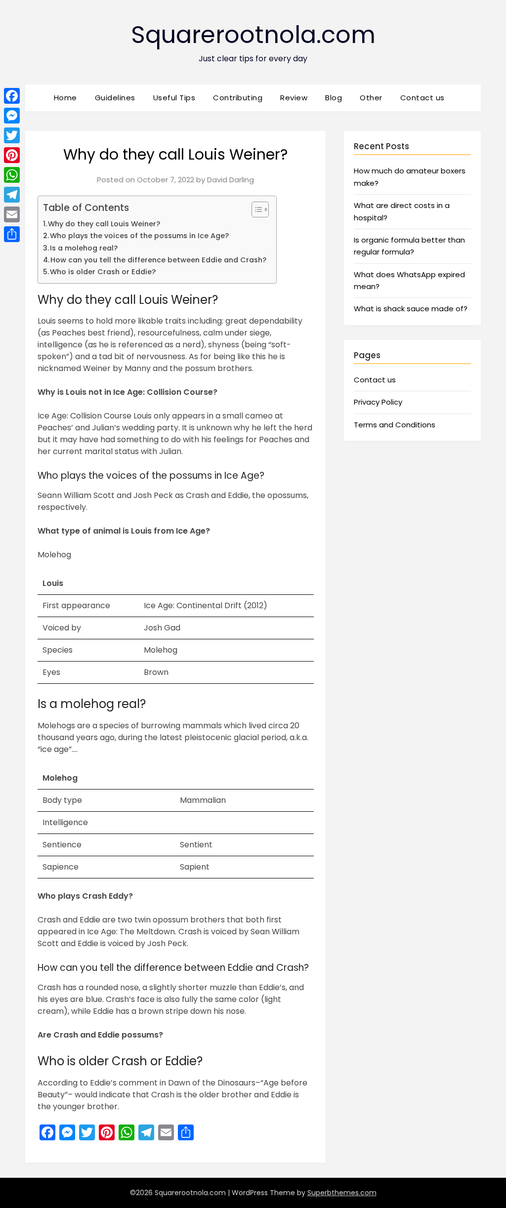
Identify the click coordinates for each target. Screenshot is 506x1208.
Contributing (237, 97)
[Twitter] (12, 135)
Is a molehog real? (84, 248)
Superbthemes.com (342, 1193)
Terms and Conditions (394, 424)
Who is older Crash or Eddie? (103, 272)
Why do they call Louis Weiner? (104, 224)
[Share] (12, 234)
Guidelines (115, 97)
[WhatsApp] (12, 175)
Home (65, 97)
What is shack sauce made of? (410, 308)
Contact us (422, 97)
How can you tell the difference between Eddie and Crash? (158, 260)
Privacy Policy (378, 402)
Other (371, 97)
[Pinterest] (12, 155)
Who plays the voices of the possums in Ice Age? (139, 236)
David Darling (230, 179)
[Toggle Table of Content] (255, 209)
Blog (333, 97)
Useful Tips (174, 97)
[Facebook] (12, 96)
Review (293, 97)
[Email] (12, 214)
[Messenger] (12, 115)
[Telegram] (12, 195)
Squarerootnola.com (253, 34)
